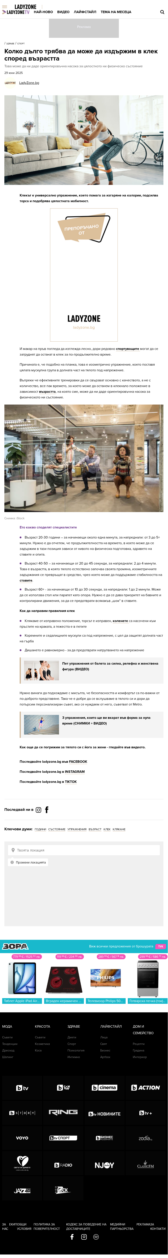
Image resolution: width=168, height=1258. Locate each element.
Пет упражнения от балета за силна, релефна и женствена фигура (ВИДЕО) (110, 666)
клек (107, 829)
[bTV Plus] (146, 1113)
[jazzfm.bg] (22, 1188)
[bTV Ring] (63, 1113)
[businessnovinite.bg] (105, 1138)
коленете (121, 621)
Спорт (21, 43)
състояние (56, 829)
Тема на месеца (116, 12)
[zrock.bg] (63, 1188)
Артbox (105, 1057)
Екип (13, 1224)
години (40, 829)
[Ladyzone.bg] (30, 7)
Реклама (143, 1224)
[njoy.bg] (105, 1163)
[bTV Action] (146, 1088)
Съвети (7, 1037)
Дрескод (8, 1050)
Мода (7, 1026)
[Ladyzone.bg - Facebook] (47, 819)
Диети (72, 1037)
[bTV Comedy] (63, 1088)
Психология (76, 1050)
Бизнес (105, 1050)
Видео (63, 12)
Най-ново (43, 12)
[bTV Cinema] (105, 1088)
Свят (103, 1044)
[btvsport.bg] (63, 1138)
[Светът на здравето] (22, 1163)
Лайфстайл (85, 12)
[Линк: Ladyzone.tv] (15, 12)
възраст (95, 829)
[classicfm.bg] (146, 1163)
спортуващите (128, 349)
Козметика (42, 1044)
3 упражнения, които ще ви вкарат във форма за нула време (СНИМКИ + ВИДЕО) (106, 721)
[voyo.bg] (22, 1138)
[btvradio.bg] (63, 1163)
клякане (119, 829)
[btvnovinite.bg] (105, 1113)
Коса (38, 1050)
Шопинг (7, 1057)
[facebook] (72, 1237)
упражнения (77, 829)
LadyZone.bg (29, 83)
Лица (103, 1037)
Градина (138, 1050)
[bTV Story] (22, 1113)
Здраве (10, 43)
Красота (42, 1026)
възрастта (47, 391)
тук (160, 946)
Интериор (140, 1057)
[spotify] (96, 1237)
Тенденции (9, 1044)
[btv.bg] (22, 1088)
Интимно (74, 1057)
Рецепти (139, 1044)
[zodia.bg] (146, 1138)
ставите (26, 580)
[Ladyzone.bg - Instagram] (38, 810)
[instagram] (84, 1237)
